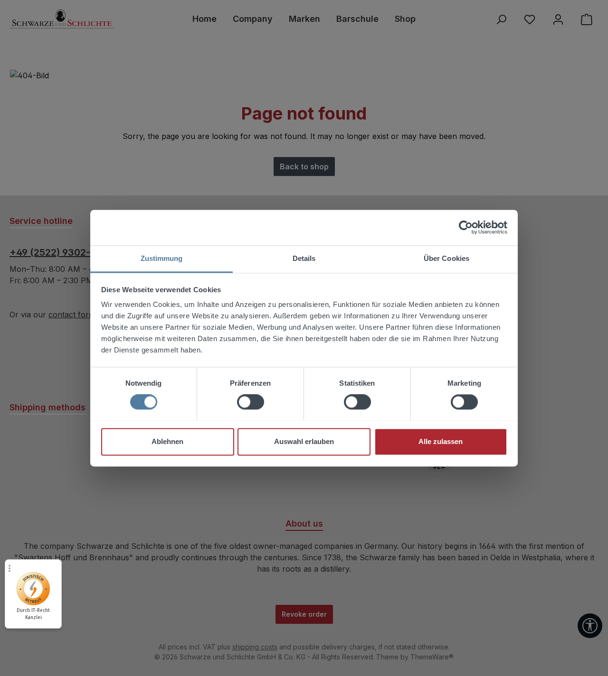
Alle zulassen (440, 441)
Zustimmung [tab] (162, 258)
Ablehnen (167, 441)
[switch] (250, 401)
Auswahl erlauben (304, 441)
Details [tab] (304, 258)
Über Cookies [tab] (446, 258)
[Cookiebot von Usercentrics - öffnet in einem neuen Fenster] (465, 227)
